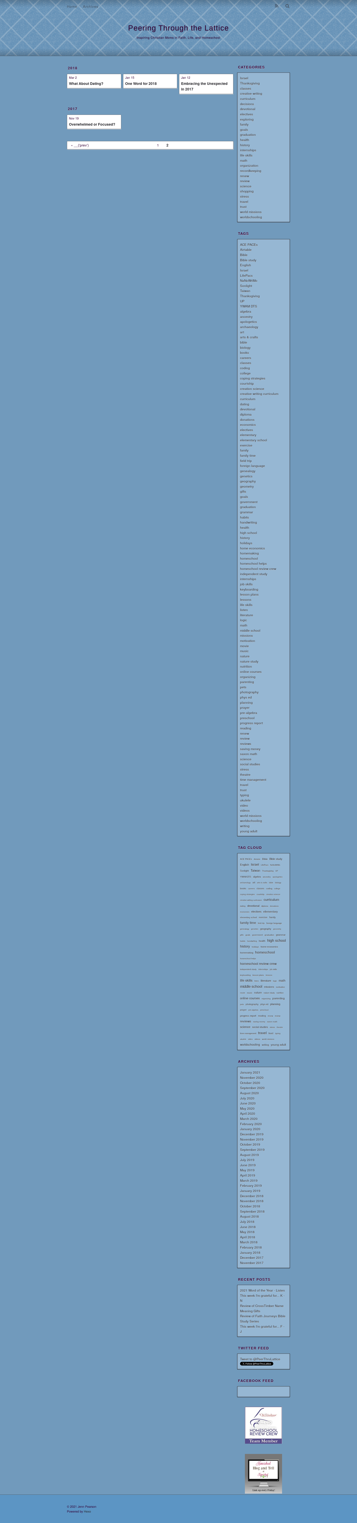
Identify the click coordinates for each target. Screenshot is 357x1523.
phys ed (246, 697)
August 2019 (249, 1154)
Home (72, 6)
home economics (252, 548)
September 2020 (252, 1087)
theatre (245, 774)
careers (245, 357)
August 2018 (249, 1216)
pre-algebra (248, 712)
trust (243, 206)
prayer (245, 707)
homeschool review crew (258, 568)
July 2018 (247, 1221)
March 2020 (249, 1118)
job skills (246, 584)
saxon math (248, 753)
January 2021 (250, 1072)
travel (244, 201)
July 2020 (247, 1098)
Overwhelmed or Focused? (92, 124)
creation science (252, 388)
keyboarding (249, 589)
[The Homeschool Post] (263, 1492)
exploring (247, 119)
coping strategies (252, 378)
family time (248, 455)
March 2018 (249, 1242)
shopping (247, 191)
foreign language (252, 465)
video (244, 805)
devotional (247, 108)
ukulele (245, 800)
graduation (248, 134)
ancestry (246, 316)
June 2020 (248, 1103)
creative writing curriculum (259, 393)
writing (245, 825)
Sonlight (246, 285)
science (245, 186)
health (244, 139)
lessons (245, 599)
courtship (247, 383)
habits (244, 517)
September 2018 (252, 1211)
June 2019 (248, 1165)
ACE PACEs (249, 244)
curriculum (247, 98)
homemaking (249, 553)
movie (244, 645)
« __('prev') (80, 144)
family (244, 124)
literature (246, 615)
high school (248, 532)
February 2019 (251, 1185)
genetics (246, 476)
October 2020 (250, 1082)
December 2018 (251, 1196)
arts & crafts (249, 337)
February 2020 (251, 1123)
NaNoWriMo (248, 280)
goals (244, 129)
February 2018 (251, 1247)
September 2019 (252, 1149)
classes (245, 88)
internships (248, 150)
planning (246, 702)
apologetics (248, 321)
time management (253, 779)
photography (249, 692)
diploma (246, 414)
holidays (246, 543)
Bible (243, 254)
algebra (245, 311)
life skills (246, 155)
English (245, 265)
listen (244, 609)
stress (244, 196)
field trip (246, 460)
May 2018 (247, 1231)
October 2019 (250, 1144)
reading (245, 728)
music (244, 651)
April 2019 (247, 1175)
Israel (244, 78)
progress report (251, 723)
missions (246, 635)
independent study (253, 573)
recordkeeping (250, 170)
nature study (249, 661)
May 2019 (247, 1170)
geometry (247, 486)
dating (244, 404)
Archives (90, 6)
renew (244, 175)
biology (245, 347)
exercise (246, 445)
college (245, 373)
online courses (251, 671)
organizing (247, 676)
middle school (250, 630)
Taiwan (245, 290)
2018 (73, 68)
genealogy (247, 471)
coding (245, 368)
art (242, 332)
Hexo (87, 1511)
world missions (251, 211)
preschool (247, 718)
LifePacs (246, 275)
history (245, 145)
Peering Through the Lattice (178, 28)
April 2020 (247, 1113)
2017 (73, 108)
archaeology (249, 326)
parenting (247, 681)
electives (246, 114)
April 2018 (247, 1237)
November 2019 (251, 1139)
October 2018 (250, 1206)
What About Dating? (86, 83)
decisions (247, 103)
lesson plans (249, 594)
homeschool (249, 558)
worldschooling (251, 217)
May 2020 (247, 1108)
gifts (243, 491)
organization (249, 165)
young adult (248, 831)
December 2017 (251, 1257)
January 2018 (250, 1252)
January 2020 (250, 1129)
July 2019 (247, 1159)
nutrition (246, 666)
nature (245, 656)
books (244, 352)
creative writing (251, 93)
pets (243, 687)
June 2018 (248, 1226)
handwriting (248, 522)
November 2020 (251, 1077)
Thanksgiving (250, 83)
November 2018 (251, 1201)
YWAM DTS (248, 306)
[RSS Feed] (276, 6)
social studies (250, 764)
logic (243, 620)
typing (244, 795)
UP (242, 301)
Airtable (246, 249)
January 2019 (250, 1190)
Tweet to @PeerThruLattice (260, 1359)
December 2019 (251, 1134)
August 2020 (249, 1093)
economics (248, 424)
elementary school (253, 440)
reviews (245, 743)
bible (243, 342)
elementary (248, 434)
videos (245, 810)
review (245, 181)
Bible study (248, 260)
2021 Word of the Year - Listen (262, 1290)
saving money (250, 748)
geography (248, 481)
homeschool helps (253, 563)
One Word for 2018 (141, 83)
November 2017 (251, 1262)
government (249, 501)
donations (247, 419)
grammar (246, 512)
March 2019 (249, 1180)
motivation (247, 640)
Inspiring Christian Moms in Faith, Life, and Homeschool (178, 37)
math (243, 160)
